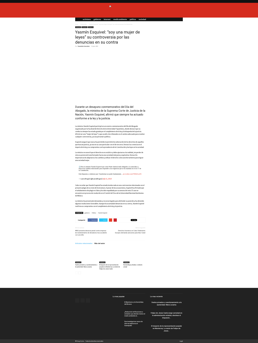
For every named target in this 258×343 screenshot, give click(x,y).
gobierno (87, 213)
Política (133, 19)
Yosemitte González (84, 46)
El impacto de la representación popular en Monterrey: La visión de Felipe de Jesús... (166, 328)
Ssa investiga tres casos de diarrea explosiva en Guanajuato (133, 323)
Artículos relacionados (83, 243)
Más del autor (99, 243)
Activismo (87, 19)
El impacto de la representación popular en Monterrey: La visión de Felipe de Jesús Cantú (109, 267)
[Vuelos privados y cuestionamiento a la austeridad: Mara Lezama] (86, 255)
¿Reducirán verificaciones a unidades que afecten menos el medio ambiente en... (134, 314)
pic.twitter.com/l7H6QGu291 (132, 174)
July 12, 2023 (107, 179)
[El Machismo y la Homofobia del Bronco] (118, 304)
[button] (180, 19)
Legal (181, 341)
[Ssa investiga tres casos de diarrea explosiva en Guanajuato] (118, 324)
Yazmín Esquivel (102, 213)
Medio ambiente (120, 19)
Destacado (83, 24)
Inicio (76, 24)
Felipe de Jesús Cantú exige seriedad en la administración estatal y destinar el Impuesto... (166, 315)
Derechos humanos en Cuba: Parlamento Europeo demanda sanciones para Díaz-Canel (130, 232)
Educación (84, 27)
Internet (107, 19)
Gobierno (97, 19)
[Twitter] (181, 1)
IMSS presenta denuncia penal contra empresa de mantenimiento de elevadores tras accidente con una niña (91, 233)
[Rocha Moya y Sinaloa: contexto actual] (134, 255)
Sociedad (142, 19)
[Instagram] (177, 1)
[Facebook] (174, 1)
